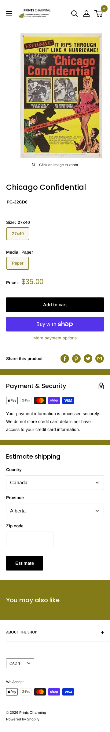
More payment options (55, 337)
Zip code (15, 525)
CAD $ (14, 663)
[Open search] (74, 13)
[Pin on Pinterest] (76, 358)
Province (15, 497)
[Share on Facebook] (65, 358)
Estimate (24, 563)
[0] (99, 13)
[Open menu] (9, 13)
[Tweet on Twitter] (88, 358)
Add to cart (55, 304)
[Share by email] (99, 358)
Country (14, 469)
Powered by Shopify (22, 719)
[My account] (86, 13)
